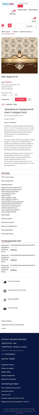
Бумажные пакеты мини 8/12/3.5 (11, 187)
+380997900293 (33, 10)
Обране (34, 20)
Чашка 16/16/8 (5, 195)
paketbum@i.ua (10, 354)
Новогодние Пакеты (7, 233)
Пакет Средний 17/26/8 (8, 198)
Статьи (3, 328)
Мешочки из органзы (7, 222)
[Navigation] (10, 25)
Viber (15, 343)
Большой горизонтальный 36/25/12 (12, 202)
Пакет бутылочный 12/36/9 (9, 191)
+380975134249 (22, 10)
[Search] (20, 6)
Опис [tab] (3, 104)
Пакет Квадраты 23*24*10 (9, 200)
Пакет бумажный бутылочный (10, 388)
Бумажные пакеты (6, 184)
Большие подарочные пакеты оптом (12, 398)
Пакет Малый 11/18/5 (8, 194)
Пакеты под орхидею (7, 177)
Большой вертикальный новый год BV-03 (22, 255)
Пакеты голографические (9, 226)
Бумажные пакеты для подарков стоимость (15, 401)
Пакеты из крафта (6, 218)
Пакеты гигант (5, 395)
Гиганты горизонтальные (9, 208)
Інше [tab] (15, 104)
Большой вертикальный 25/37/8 (11, 204)
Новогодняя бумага (7, 230)
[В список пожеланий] (29, 100)
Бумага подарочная (7, 181)
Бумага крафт (5, 215)
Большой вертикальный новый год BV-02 (22, 245)
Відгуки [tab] (9, 104)
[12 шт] (7, 95)
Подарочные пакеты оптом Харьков (12, 325)
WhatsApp (16, 347)
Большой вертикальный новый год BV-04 (22, 265)
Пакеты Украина (6, 321)
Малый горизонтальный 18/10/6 (11, 189)
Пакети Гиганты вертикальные (10, 206)
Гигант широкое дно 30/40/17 (10, 210)
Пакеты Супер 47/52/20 (8, 212)
